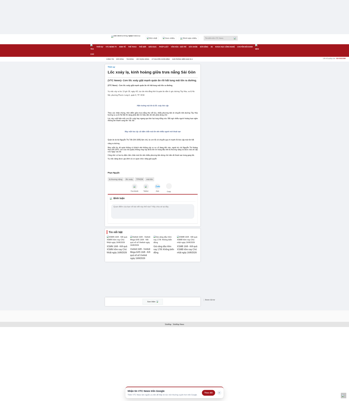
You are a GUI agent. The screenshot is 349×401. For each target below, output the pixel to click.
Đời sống (204, 47)
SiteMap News (178, 324)
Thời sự (99, 47)
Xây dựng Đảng (142, 59)
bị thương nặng (115, 179)
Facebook (134, 191)
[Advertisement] (223, 105)
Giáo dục (152, 47)
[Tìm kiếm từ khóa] (236, 38)
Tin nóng (130, 59)
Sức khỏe (193, 47)
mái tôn (149, 179)
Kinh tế (122, 47)
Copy (169, 192)
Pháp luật (164, 47)
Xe (212, 47)
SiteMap (168, 324)
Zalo (157, 191)
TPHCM (139, 179)
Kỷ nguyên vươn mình (161, 59)
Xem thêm (151, 302)
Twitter (146, 191)
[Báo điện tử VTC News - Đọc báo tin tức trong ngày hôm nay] (126, 39)
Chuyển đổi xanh (245, 47)
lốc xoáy (129, 179)
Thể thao (132, 47)
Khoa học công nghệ (225, 47)
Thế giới (142, 47)
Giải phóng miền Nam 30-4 (182, 59)
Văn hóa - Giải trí (178, 47)
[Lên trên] (343, 395)
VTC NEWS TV (111, 47)
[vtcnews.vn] (134, 186)
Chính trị (110, 59)
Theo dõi (208, 393)
